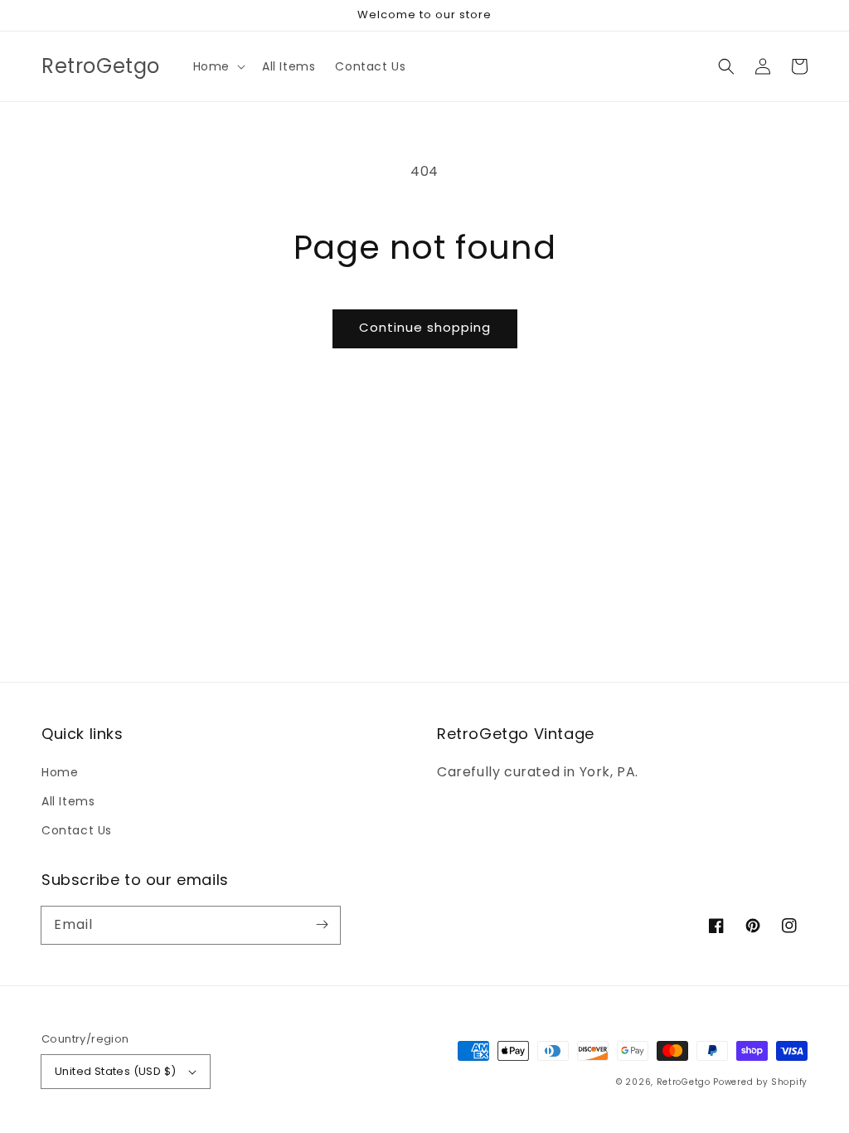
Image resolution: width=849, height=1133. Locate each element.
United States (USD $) (115, 1071)
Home (59, 772)
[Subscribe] (321, 925)
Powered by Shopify (760, 1082)
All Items (68, 801)
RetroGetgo (684, 1082)
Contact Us (76, 830)
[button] (217, 66)
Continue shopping (425, 327)
